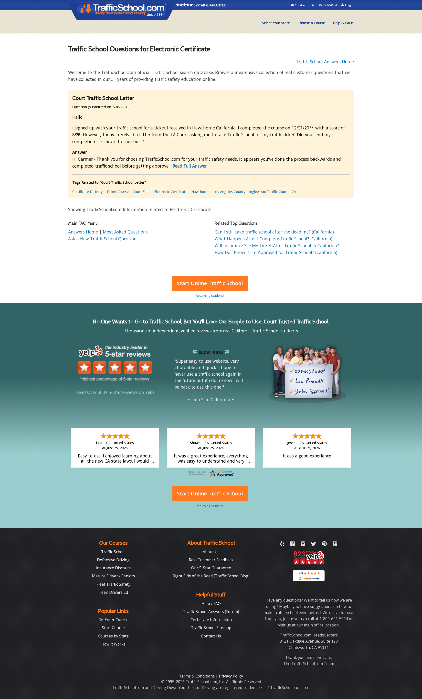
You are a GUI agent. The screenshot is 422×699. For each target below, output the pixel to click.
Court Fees (141, 191)
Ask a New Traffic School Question (102, 239)
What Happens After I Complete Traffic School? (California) (273, 239)
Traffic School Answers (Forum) (211, 611)
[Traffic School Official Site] (122, 11)
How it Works (113, 644)
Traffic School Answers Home (325, 61)
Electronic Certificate (170, 191)
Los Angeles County (229, 191)
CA (294, 191)
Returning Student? (210, 295)
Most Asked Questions (125, 232)
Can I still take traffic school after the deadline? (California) (274, 232)
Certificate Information (211, 619)
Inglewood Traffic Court (268, 191)
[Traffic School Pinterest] (324, 544)
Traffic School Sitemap (211, 627)
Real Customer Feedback (211, 559)
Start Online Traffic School (210, 283)
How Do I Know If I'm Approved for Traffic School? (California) (276, 252)
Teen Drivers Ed (113, 592)
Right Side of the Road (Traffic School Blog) (211, 576)
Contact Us (211, 636)
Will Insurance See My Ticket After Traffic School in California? (277, 245)
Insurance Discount (113, 568)
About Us (211, 551)
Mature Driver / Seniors (113, 576)
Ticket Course (117, 191)
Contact (301, 5)
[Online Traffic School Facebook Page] (292, 544)
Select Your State (276, 23)
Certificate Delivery (87, 191)
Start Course (113, 627)
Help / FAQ (211, 603)
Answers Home (83, 232)
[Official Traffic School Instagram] (303, 544)
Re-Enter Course (113, 619)
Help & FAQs (343, 23)
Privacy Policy (231, 676)
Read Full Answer (190, 166)
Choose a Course (311, 23)
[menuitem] (276, 23)
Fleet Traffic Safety (113, 584)
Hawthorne (200, 191)
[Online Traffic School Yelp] (282, 544)
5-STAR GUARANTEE (209, 5)
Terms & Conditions (197, 676)
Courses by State (113, 636)
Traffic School (113, 551)
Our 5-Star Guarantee (211, 568)
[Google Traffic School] (335, 544)
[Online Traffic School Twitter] (313, 544)
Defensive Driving (113, 559)
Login (349, 5)
